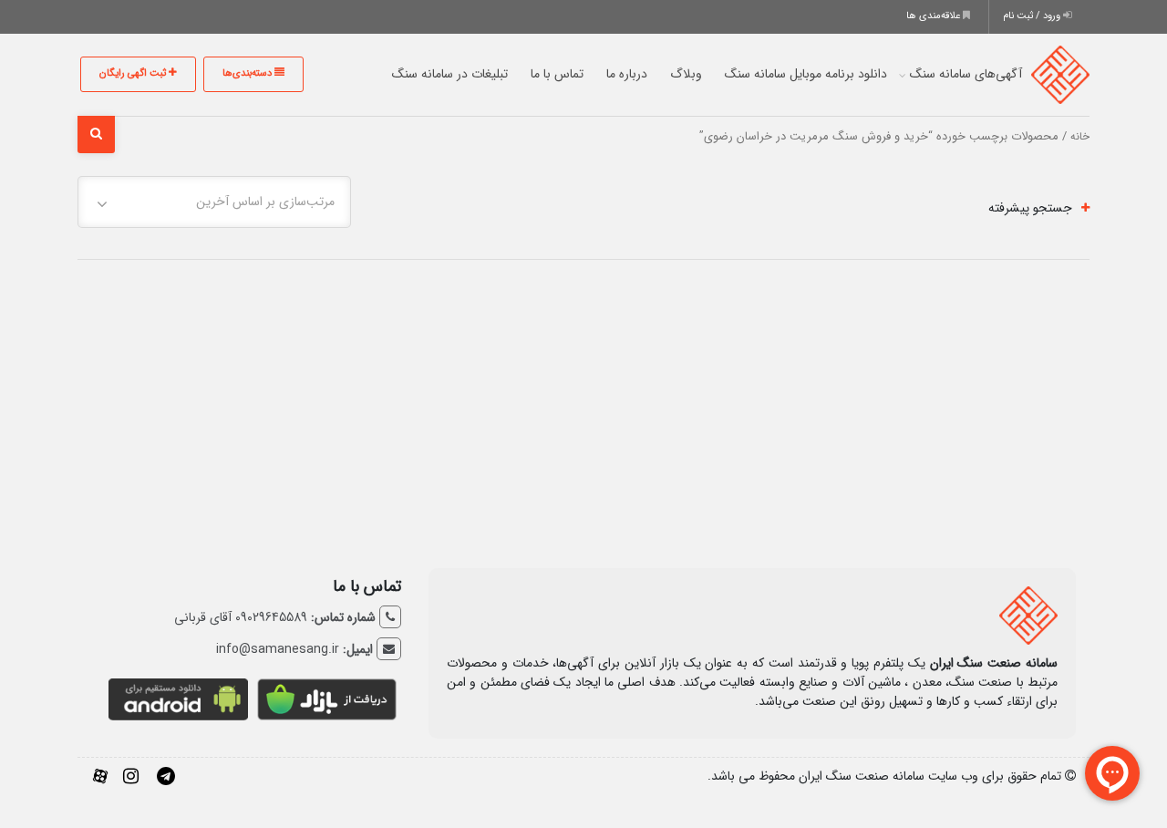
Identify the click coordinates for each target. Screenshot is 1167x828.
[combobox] (214, 202)
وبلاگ (686, 74)
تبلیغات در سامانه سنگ (450, 74)
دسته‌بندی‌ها (248, 73)
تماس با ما (557, 74)
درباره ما (626, 74)
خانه (1080, 137)
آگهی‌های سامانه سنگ (966, 74)
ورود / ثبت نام (1033, 16)
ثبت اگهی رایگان (134, 73)
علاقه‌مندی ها (934, 16)
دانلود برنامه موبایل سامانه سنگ (806, 74)
